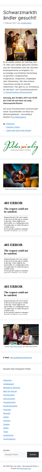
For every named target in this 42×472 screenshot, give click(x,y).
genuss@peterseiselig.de (21, 358)
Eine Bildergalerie (18, 117)
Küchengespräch (10, 406)
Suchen (6, 450)
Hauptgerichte (9, 402)
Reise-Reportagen (16, 346)
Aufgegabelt (8, 384)
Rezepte (6, 413)
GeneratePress (25, 468)
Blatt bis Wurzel (10, 391)
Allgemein (10, 124)
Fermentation (9, 395)
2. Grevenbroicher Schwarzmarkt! (17, 92)
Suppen (6, 424)
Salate (6, 417)
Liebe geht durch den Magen (18, 130)
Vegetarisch (8, 435)
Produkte (7, 410)
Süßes (6, 428)
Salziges (6, 421)
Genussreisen (9, 399)
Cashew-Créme (13, 127)
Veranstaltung (9, 439)
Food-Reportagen (16, 189)
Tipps (5, 432)
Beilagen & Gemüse (11, 388)
